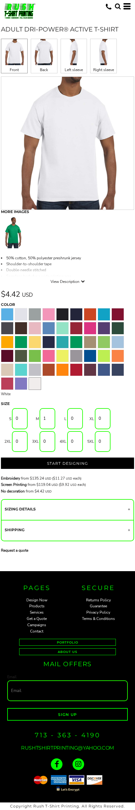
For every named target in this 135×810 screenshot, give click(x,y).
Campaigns (36, 624)
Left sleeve (74, 69)
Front (14, 69)
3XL (35, 441)
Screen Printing (14, 484)
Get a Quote (37, 618)
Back (44, 69)
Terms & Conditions (98, 618)
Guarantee (98, 606)
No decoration (13, 491)
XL (91, 418)
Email (12, 676)
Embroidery (10, 478)
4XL (63, 441)
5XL (90, 441)
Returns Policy (98, 600)
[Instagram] (78, 764)
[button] (118, 6)
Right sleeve (103, 69)
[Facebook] (56, 764)
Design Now (36, 600)
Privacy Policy (98, 612)
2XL (7, 441)
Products (37, 606)
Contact (36, 631)
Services (37, 612)
